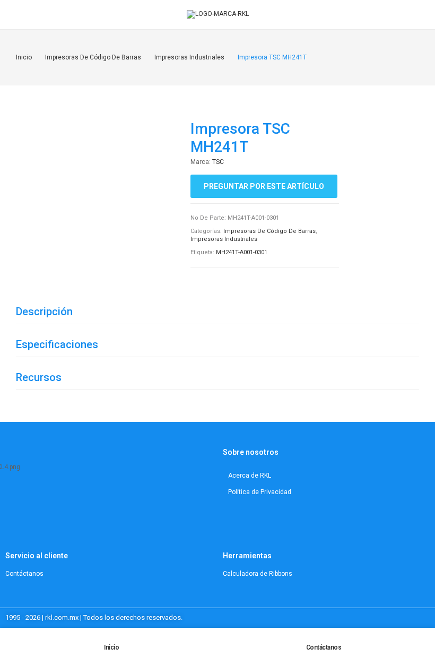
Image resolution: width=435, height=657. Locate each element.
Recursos (39, 377)
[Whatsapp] (72, 501)
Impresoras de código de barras (269, 231)
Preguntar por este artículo (264, 186)
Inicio (111, 647)
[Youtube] (45, 501)
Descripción (44, 311)
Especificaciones (57, 344)
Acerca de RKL (249, 475)
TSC (218, 162)
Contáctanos (324, 647)
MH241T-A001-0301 (241, 252)
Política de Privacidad (259, 492)
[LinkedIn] (32, 501)
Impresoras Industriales (223, 239)
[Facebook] (59, 501)
